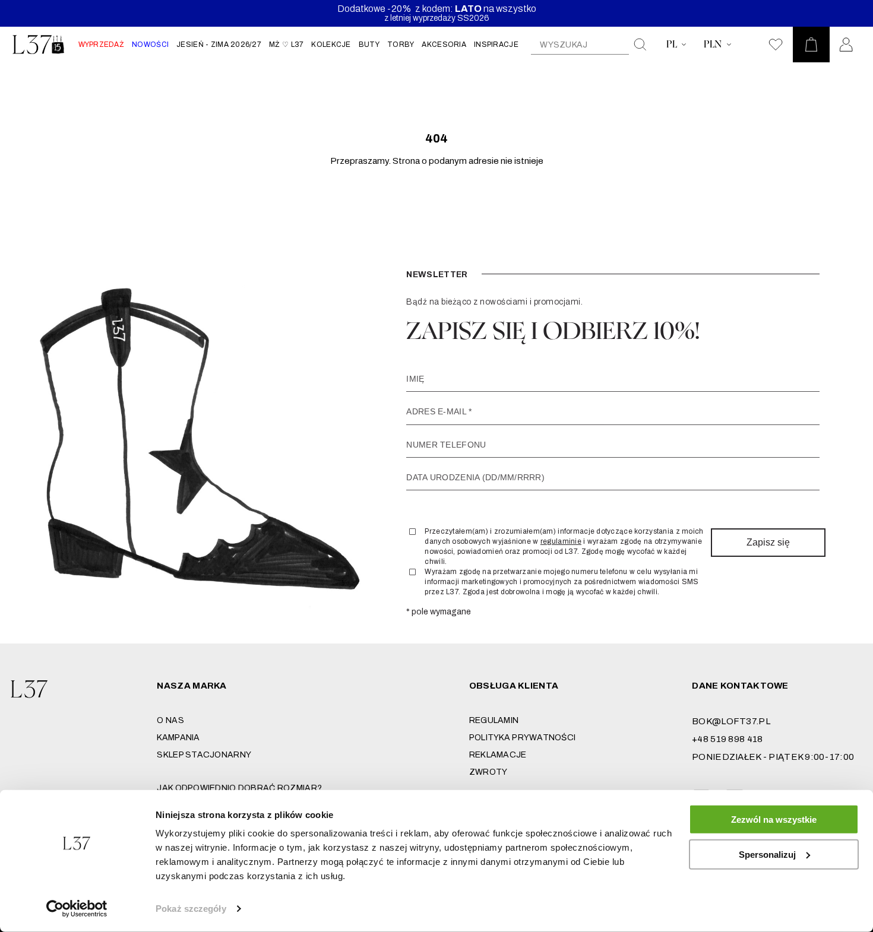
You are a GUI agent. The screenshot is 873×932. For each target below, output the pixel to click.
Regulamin (494, 720)
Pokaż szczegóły (191, 909)
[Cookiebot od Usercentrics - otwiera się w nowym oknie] (77, 909)
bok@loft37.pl (731, 721)
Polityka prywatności (522, 737)
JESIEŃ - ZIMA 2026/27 (218, 44)
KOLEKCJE (330, 44)
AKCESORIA (444, 44)
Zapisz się (768, 542)
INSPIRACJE (496, 44)
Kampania (178, 737)
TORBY (400, 44)
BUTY (369, 44)
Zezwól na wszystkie (774, 819)
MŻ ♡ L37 (286, 44)
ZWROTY (488, 772)
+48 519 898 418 (727, 739)
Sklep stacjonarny (204, 754)
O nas (170, 720)
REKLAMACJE (498, 754)
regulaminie (560, 541)
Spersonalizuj (767, 854)
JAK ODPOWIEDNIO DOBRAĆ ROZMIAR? (239, 788)
